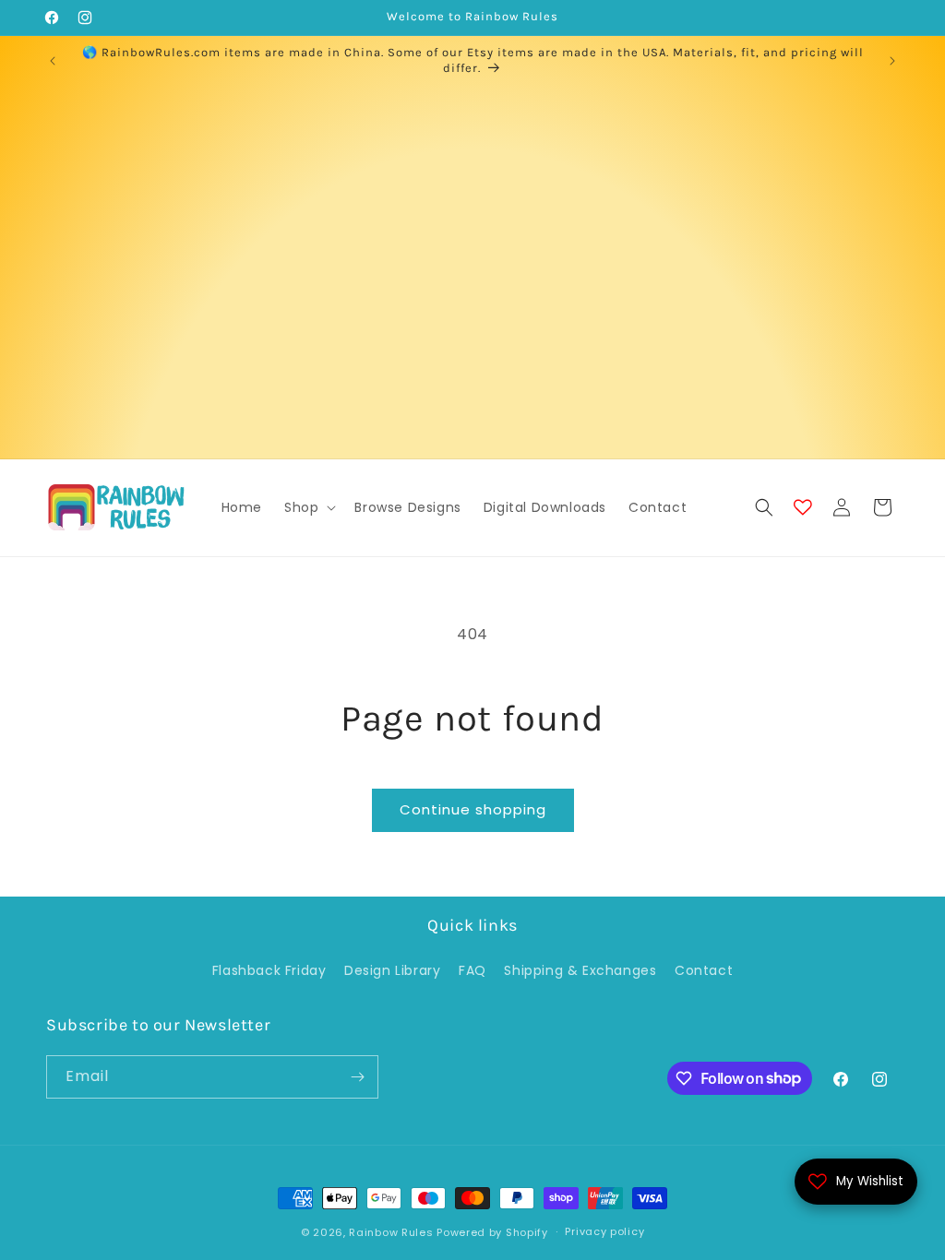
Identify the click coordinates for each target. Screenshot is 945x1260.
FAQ (472, 970)
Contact (704, 970)
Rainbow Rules (391, 1232)
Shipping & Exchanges (580, 970)
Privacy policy (604, 1231)
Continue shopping (473, 809)
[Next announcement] (892, 60)
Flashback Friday (269, 970)
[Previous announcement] (52, 60)
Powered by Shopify (492, 1232)
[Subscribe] (357, 1077)
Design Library (392, 970)
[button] (308, 507)
